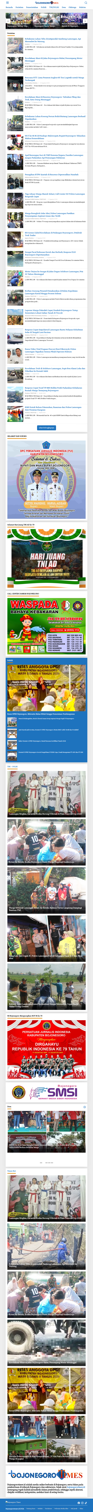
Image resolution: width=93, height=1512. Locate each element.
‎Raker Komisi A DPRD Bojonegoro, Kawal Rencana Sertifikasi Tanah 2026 (42, 741)
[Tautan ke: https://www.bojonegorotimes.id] (84, 1107)
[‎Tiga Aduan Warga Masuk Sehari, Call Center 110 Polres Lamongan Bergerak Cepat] (42, 204)
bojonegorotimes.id (76, 1487)
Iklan (81, 1509)
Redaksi (40, 1509)
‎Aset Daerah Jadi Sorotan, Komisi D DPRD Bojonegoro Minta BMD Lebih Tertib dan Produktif (48, 730)
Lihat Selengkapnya (46, 428)
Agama (26, 238)
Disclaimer (48, 1509)
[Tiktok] (85, 1502)
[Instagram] (82, 1502)
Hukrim (27, 177)
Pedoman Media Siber (61, 1509)
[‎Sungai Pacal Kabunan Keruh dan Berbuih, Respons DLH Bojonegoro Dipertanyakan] (42, 263)
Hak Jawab (74, 1509)
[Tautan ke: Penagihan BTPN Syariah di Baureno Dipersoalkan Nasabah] (15, 181)
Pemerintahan (28, 83)
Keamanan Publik (29, 199)
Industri (31, 177)
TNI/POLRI (45, 160)
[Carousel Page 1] (41, 1162)
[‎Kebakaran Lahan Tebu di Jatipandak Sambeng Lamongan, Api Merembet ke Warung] (33, 49)
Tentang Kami (30, 1509)
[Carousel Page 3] (46, 1162)
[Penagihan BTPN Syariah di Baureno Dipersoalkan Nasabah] (40, 182)
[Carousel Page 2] (44, 1162)
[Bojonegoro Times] (47, 2)
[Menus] (7, 2)
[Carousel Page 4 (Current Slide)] (49, 1162)
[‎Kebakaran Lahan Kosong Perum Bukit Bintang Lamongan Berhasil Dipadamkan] (47, 127)
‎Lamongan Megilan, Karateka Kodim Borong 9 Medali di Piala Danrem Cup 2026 (73, 25)
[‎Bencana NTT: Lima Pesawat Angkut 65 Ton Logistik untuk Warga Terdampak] (35, 88)
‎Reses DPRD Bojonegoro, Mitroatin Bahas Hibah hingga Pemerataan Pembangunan (41, 714)
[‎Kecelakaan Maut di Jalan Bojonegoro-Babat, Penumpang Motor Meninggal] (46, 69)
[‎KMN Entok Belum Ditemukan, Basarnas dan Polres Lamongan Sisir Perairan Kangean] (30, 418)
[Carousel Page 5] (52, 1162)
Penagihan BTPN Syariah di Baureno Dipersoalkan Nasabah (51, 174)
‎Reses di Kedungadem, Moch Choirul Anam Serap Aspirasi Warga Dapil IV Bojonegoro (46, 718)
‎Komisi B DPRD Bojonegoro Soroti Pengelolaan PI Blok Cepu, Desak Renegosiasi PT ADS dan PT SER (51, 752)
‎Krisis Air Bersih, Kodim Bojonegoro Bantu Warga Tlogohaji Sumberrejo (17, 25)
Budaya (27, 160)
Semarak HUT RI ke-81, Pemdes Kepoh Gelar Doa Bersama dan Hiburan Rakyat (40, 1147)
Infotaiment (28, 141)
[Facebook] (78, 1502)
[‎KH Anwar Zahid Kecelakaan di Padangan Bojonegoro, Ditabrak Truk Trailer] (43, 243)
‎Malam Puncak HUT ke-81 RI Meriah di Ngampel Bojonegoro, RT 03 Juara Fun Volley (46, 25)
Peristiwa (27, 44)
